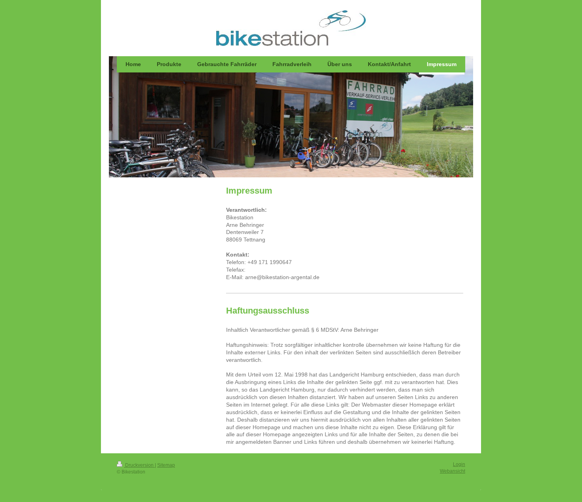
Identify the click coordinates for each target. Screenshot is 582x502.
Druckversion (139, 465)
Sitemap (166, 465)
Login (459, 464)
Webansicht (452, 471)
